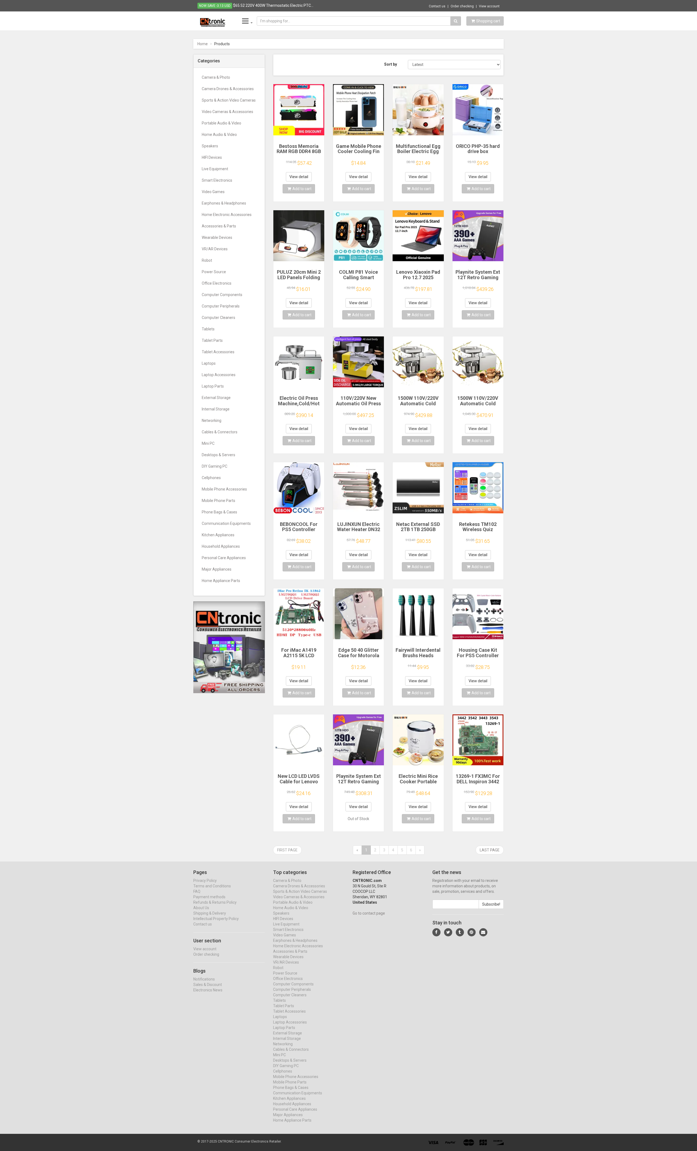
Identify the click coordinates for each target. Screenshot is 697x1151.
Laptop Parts (213, 386)
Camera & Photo (216, 77)
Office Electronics (216, 283)
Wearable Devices (217, 237)
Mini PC (208, 443)
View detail (298, 177)
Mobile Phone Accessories (224, 489)
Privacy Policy (205, 880)
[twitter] (448, 932)
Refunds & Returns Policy (215, 902)
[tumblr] (460, 932)
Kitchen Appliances (218, 535)
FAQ (196, 891)
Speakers (210, 146)
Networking (211, 420)
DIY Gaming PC (214, 466)
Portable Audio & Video (221, 123)
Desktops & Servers (218, 455)
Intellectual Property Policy (216, 918)
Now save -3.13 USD (215, 6)
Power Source (214, 272)
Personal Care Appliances (224, 558)
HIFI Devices (212, 157)
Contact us (437, 6)
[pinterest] (471, 932)
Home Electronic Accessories (227, 214)
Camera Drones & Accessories (228, 89)
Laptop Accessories (219, 375)
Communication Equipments (226, 523)
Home (202, 44)
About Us (201, 908)
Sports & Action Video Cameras (229, 100)
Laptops (209, 363)
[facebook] (436, 932)
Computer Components (222, 295)
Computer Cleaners (218, 317)
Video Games (213, 192)
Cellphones (211, 478)
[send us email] (483, 932)
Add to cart (301, 189)
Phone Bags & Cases (219, 512)
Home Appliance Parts (221, 580)
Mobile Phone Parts (218, 500)
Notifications (204, 979)
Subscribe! (491, 904)
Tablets (208, 329)
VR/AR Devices (215, 249)
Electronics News (207, 990)
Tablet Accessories (218, 352)
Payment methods (209, 897)
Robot (207, 260)
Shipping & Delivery (209, 913)
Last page (490, 850)
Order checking (462, 6)
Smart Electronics (217, 180)
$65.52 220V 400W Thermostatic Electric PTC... (273, 5)
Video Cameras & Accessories (227, 111)
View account (489, 6)
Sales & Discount (207, 984)
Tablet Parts (212, 340)
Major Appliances (216, 569)
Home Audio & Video (219, 134)
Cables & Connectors (219, 432)
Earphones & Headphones (224, 203)
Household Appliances (221, 546)
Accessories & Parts (219, 226)
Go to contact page (369, 913)
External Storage (216, 397)
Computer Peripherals (221, 306)
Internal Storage (216, 409)
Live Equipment (215, 169)
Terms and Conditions (212, 886)
